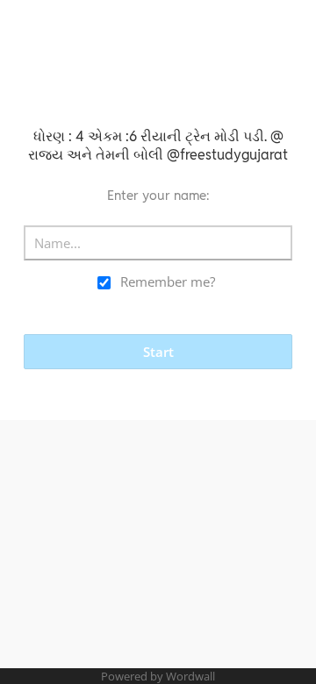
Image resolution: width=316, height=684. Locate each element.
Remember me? (167, 281)
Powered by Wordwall (158, 676)
